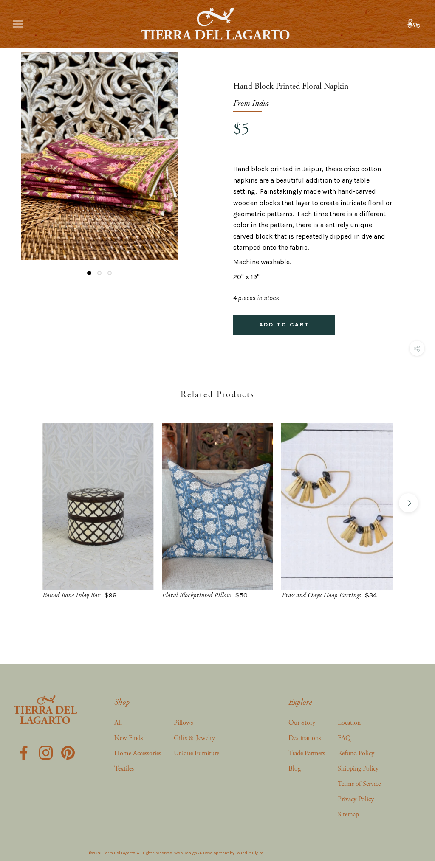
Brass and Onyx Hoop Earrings (321, 595)
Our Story (301, 722)
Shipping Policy (358, 768)
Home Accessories (137, 753)
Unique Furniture (196, 753)
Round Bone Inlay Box (71, 595)
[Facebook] (24, 752)
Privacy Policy (356, 799)
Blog (294, 768)
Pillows (183, 722)
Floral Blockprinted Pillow (196, 595)
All (118, 722)
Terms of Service (359, 783)
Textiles (124, 768)
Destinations (304, 738)
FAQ (344, 738)
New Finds (128, 738)
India (260, 103)
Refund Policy (356, 753)
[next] (408, 502)
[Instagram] (46, 752)
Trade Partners (306, 753)
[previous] (26, 502)
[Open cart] (414, 23)
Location (349, 722)
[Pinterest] (68, 752)
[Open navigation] (18, 24)
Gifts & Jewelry (194, 738)
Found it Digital (250, 852)
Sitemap (348, 814)
